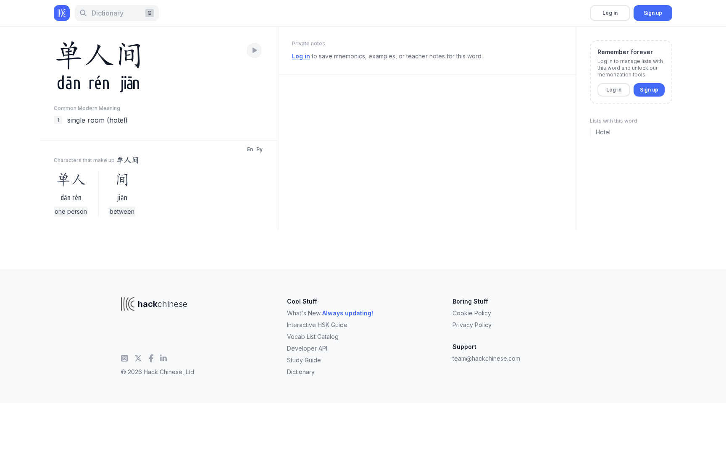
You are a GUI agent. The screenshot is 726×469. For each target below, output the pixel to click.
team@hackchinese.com (486, 358)
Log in (610, 13)
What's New (330, 313)
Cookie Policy (471, 313)
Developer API (307, 348)
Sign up (653, 13)
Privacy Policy (472, 324)
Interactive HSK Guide (317, 324)
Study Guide (304, 360)
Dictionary (301, 371)
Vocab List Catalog (313, 336)
